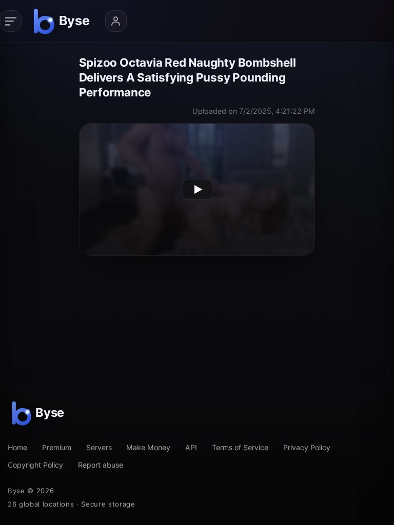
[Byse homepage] (63, 21)
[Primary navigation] (11, 21)
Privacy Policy (306, 447)
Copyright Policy (35, 464)
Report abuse (100, 464)
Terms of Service (240, 447)
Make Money (148, 447)
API (191, 447)
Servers (99, 447)
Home (17, 447)
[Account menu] (116, 21)
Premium (56, 447)
